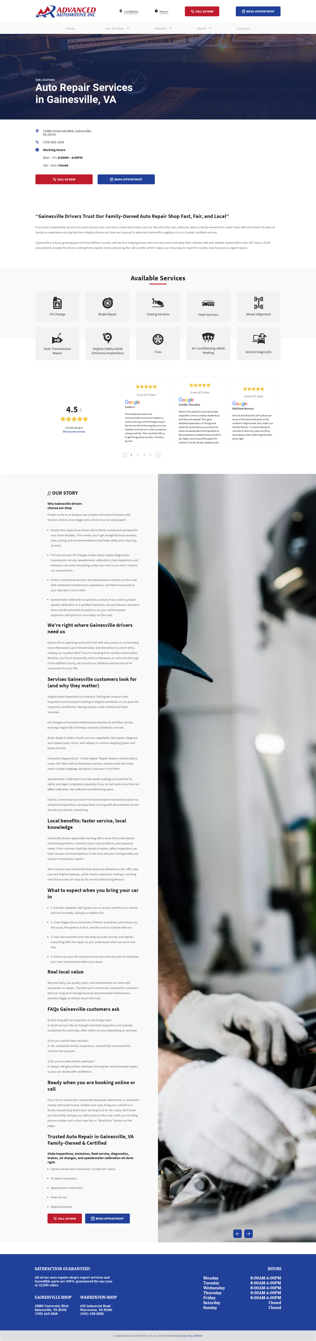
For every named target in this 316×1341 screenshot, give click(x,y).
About (201, 28)
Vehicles (160, 28)
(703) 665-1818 (53, 142)
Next (158, 455)
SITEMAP (197, 1335)
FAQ (189, 1335)
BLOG (182, 1335)
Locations (130, 11)
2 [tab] (137, 455)
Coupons (243, 28)
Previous (124, 455)
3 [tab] (144, 455)
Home (70, 28)
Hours (163, 11)
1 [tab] (131, 455)
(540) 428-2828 (92, 1314)
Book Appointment (260, 11)
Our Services (115, 28)
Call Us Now (204, 11)
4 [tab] (150, 455)
